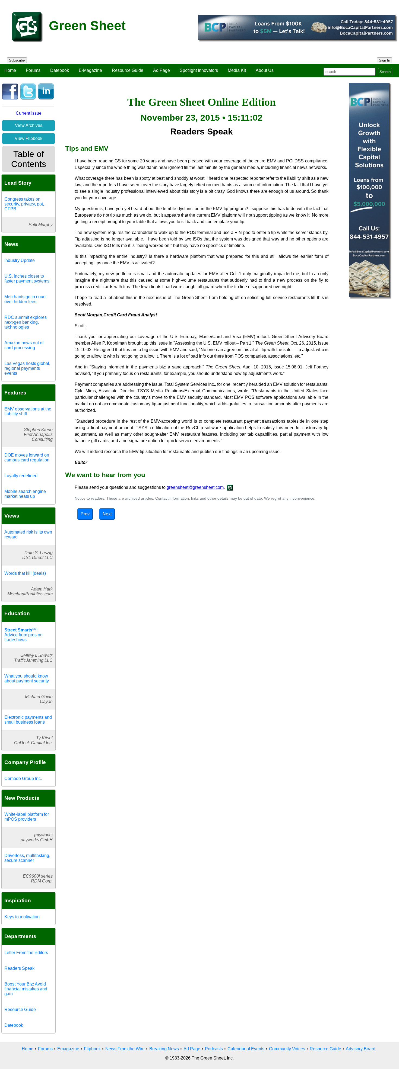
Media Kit (237, 70)
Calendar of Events (245, 1048)
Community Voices (287, 1048)
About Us (265, 70)
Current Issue (29, 113)
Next (107, 514)
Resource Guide (127, 70)
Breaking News (164, 1048)
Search (385, 72)
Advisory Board (360, 1048)
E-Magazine (90, 70)
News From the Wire (125, 1048)
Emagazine (68, 1048)
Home (10, 70)
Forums (33, 70)
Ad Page (161, 70)
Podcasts (214, 1048)
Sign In (384, 60)
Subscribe (17, 60)
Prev (85, 514)
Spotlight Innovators (199, 70)
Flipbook (92, 1048)
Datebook (59, 70)
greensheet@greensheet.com (195, 487)
